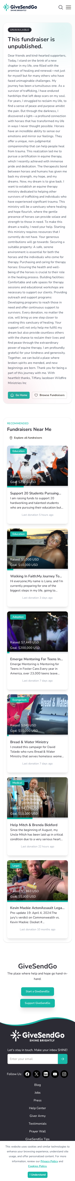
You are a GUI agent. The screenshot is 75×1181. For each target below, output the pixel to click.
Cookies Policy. (37, 1166)
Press (38, 1100)
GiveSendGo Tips (37, 1139)
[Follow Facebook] (27, 1074)
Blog (37, 1085)
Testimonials (38, 1124)
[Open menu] (68, 7)
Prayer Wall (37, 1131)
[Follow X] (36, 1074)
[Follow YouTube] (55, 1074)
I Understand (38, 1175)
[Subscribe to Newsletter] (63, 1059)
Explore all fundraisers (28, 438)
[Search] (60, 7)
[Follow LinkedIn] (46, 1074)
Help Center (37, 1108)
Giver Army (38, 1116)
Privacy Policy (49, 1161)
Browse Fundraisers (52, 395)
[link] (37, 485)
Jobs (38, 1093)
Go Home (21, 395)
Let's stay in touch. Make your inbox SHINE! (38, 1050)
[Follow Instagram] (64, 1074)
